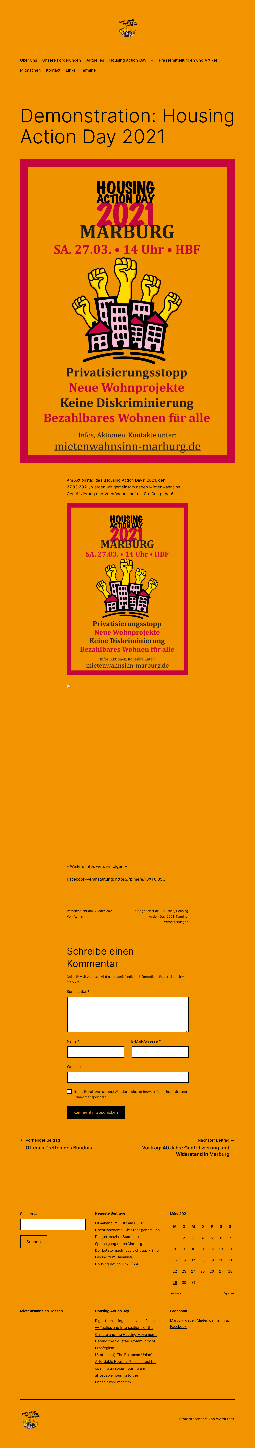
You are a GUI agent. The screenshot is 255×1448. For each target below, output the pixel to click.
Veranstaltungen (176, 922)
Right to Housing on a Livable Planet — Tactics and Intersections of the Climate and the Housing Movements (126, 1327)
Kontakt (53, 70)
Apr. (227, 1293)
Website (74, 1067)
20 (221, 1260)
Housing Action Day (127, 60)
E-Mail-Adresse (146, 1041)
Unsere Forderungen (61, 60)
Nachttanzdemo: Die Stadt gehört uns (127, 1230)
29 (175, 1282)
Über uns (28, 60)
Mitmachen (30, 70)
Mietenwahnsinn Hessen (41, 1311)
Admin (78, 916)
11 (202, 1249)
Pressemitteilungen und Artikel (188, 60)
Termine (88, 70)
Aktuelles (95, 60)
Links (71, 70)
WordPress (225, 1419)
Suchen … (28, 1214)
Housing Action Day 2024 (116, 1264)
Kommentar (78, 991)
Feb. (178, 1293)
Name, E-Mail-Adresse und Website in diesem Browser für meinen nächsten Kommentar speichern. (130, 1094)
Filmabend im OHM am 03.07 (119, 1223)
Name (73, 1041)
